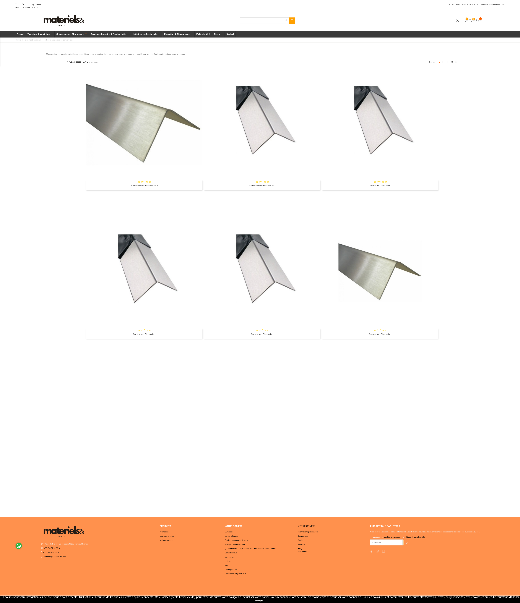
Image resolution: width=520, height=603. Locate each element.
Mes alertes (302, 551)
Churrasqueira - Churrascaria (71, 34)
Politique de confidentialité (235, 544)
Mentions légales (231, 536)
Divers (218, 34)
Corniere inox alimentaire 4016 (144, 185)
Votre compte (307, 526)
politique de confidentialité (414, 537)
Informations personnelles (308, 532)
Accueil (20, 34)
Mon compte (229, 557)
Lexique (228, 561)
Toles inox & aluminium (40, 34)
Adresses (302, 544)
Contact (230, 34)
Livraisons (229, 532)
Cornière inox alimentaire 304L (262, 185)
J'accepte (259, 601)
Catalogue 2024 (231, 570)
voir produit (144, 192)
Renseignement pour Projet (235, 574)
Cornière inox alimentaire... (380, 185)
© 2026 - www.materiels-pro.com (53, 600)
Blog (226, 565)
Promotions (164, 532)
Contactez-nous (231, 553)
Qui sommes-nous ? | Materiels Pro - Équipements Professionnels (251, 549)
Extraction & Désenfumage (178, 34)
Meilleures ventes (166, 540)
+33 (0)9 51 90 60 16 (52, 548)
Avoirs (300, 540)
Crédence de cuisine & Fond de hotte (110, 34)
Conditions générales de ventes (237, 540)
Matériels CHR (203, 34)
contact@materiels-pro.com (494, 4)
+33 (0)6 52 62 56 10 (51, 552)
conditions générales (392, 537)
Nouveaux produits (167, 536)
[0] (464, 20)
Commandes (303, 536)
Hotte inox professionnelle (147, 34)
